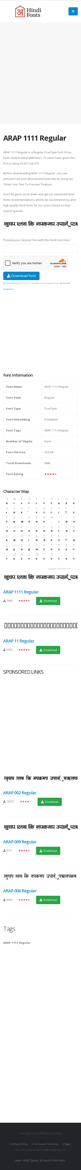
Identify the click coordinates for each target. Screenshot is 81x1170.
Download (50, 601)
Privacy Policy (20, 1144)
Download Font (23, 275)
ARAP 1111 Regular (21, 592)
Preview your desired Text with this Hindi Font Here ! (37, 240)
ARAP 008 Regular (20, 891)
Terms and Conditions (46, 1144)
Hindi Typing (30, 1160)
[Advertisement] (40, 73)
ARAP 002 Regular (20, 793)
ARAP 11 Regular (18, 641)
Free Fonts (58, 1160)
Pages (67, 1144)
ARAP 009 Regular (20, 842)
